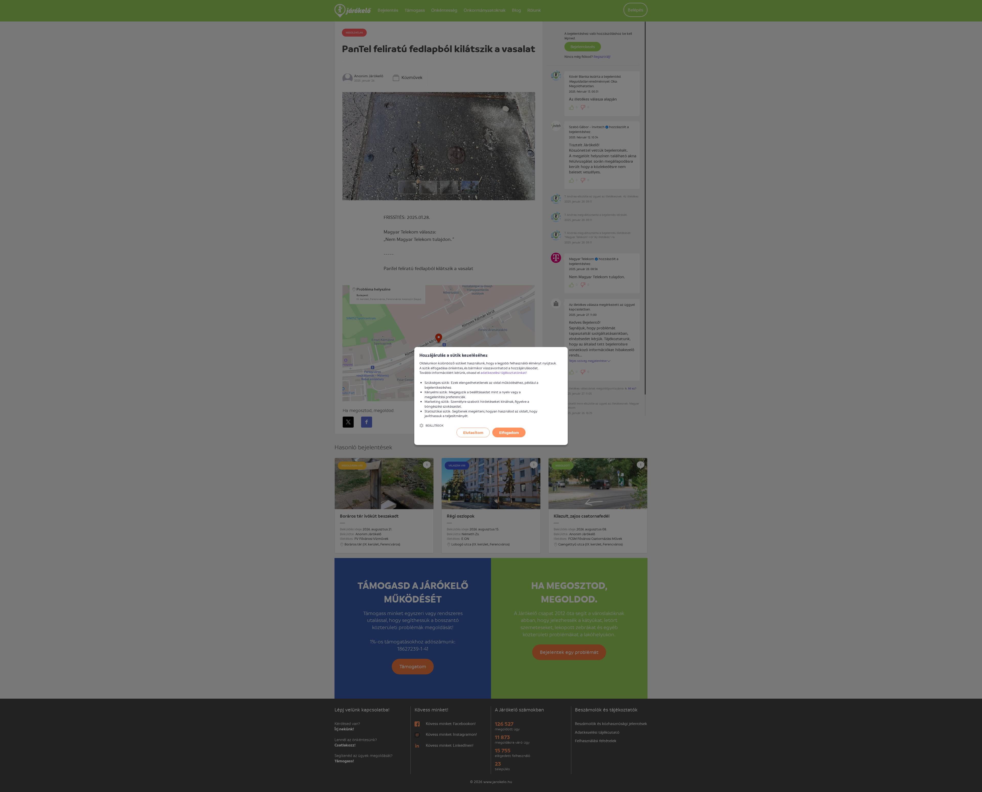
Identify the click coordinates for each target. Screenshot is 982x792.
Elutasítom (473, 432)
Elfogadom (509, 432)
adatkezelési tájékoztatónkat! (504, 372)
